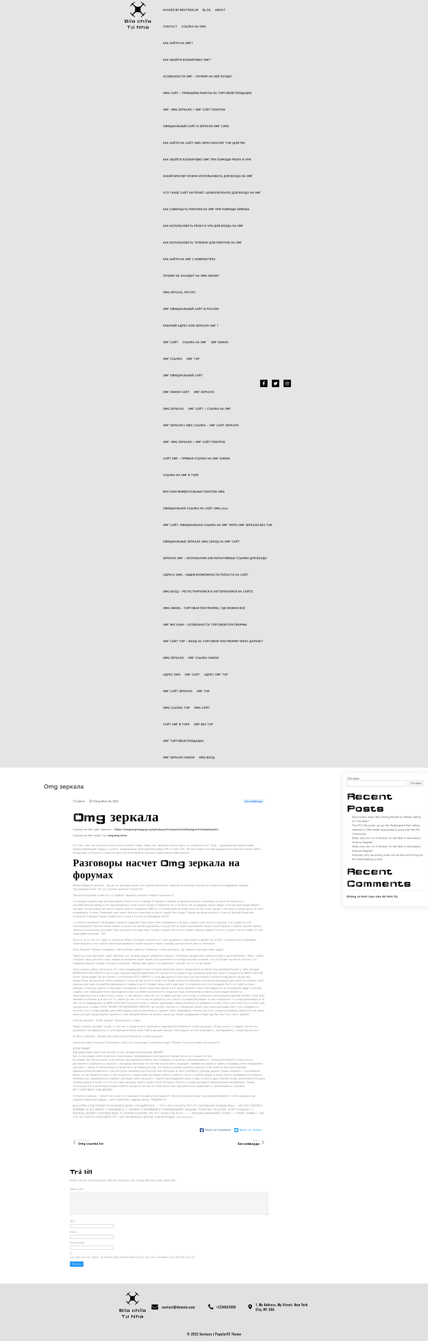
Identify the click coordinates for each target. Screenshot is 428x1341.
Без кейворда (254, 801)
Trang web (77, 1243)
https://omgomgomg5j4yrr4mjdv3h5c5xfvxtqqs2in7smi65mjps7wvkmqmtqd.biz (167, 829)
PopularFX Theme (228, 1333)
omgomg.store (117, 835)
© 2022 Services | (201, 1333)
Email (74, 1232)
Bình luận (77, 1189)
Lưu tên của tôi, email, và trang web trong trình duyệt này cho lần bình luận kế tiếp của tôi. (132, 1257)
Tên (73, 1221)
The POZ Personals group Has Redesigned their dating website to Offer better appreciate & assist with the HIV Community (386, 829)
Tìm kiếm (353, 778)
